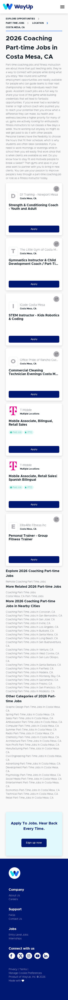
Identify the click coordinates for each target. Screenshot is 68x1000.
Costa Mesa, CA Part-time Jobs (25, 596)
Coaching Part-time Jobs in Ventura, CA (29, 650)
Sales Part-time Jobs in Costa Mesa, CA (29, 718)
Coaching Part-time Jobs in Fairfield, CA (29, 668)
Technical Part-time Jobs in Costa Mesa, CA (32, 794)
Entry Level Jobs (18, 935)
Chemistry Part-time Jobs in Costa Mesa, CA (32, 737)
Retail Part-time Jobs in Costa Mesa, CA (29, 798)
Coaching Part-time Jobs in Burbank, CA (30, 631)
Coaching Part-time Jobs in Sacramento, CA (32, 680)
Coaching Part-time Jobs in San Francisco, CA (33, 687)
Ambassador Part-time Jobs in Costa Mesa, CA (34, 722)
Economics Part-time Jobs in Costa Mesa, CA (33, 790)
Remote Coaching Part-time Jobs (26, 581)
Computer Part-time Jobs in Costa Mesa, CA (32, 726)
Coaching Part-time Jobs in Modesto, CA (30, 691)
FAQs (12, 915)
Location (38, 23)
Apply (34, 229)
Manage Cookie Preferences (25, 973)
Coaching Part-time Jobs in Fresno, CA (29, 684)
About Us (14, 895)
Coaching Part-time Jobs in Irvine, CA (28, 623)
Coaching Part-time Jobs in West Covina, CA (32, 653)
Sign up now (34, 843)
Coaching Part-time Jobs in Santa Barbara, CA (33, 665)
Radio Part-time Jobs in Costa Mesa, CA (30, 733)
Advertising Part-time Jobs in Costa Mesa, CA (33, 764)
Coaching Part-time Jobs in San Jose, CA (30, 619)
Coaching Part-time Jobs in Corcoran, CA (30, 612)
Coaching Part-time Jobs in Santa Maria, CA (32, 634)
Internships (15, 938)
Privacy (13, 969)
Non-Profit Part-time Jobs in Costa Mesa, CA (32, 745)
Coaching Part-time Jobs (21, 592)
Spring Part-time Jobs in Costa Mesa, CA (30, 714)
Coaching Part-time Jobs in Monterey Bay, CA (33, 676)
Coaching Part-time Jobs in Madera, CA (29, 672)
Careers (13, 899)
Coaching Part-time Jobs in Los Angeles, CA (32, 627)
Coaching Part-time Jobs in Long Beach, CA (32, 638)
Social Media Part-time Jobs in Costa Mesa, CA (34, 779)
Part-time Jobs (15, 23)
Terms (23, 969)
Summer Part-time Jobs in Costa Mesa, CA (31, 729)
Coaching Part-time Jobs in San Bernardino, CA (34, 616)
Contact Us (15, 919)
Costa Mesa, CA (15, 27)
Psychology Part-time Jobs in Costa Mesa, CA (33, 775)
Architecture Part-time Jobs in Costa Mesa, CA (33, 741)
